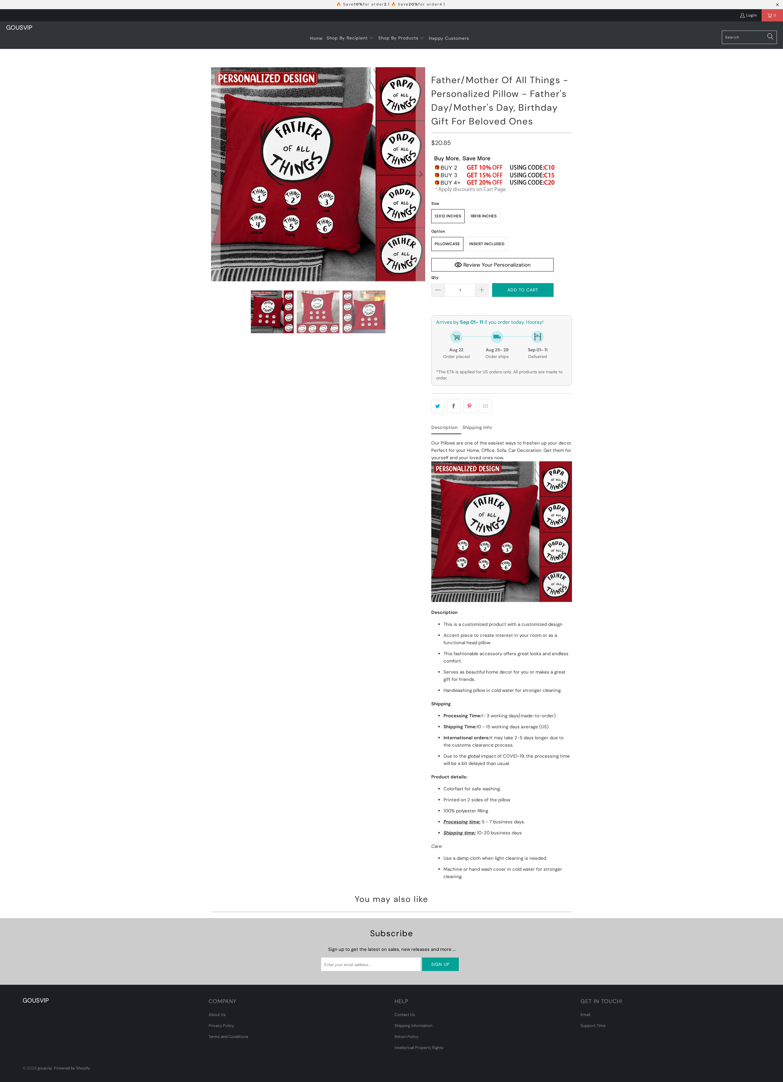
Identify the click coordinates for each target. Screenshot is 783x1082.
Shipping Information (413, 1025)
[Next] (420, 174)
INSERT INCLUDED (486, 243)
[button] (350, 38)
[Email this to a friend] (485, 406)
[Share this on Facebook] (453, 406)
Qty (435, 277)
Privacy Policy (221, 1025)
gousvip (45, 1068)
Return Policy (406, 1036)
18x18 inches (483, 216)
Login (751, 15)
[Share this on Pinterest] (469, 406)
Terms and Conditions (228, 1036)
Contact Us (405, 1014)
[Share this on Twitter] (437, 406)
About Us (217, 1014)
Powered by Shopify (72, 1068)
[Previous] (216, 174)
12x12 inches (448, 216)
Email (585, 1014)
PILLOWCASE (447, 243)
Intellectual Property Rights (419, 1047)
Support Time (593, 1025)
